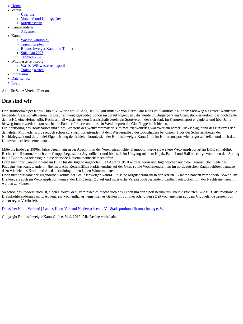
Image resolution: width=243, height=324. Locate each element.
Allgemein (29, 31)
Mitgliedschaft (31, 23)
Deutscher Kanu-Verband (21, 209)
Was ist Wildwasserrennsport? (43, 66)
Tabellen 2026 (31, 57)
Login (15, 83)
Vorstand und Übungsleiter (41, 19)
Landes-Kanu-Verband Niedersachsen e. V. (75, 209)
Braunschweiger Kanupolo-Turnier (47, 48)
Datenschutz (20, 78)
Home (16, 6)
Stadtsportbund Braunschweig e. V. (136, 209)
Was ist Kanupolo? (35, 40)
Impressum (19, 74)
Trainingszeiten (32, 44)
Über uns (28, 14)
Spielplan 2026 (32, 53)
